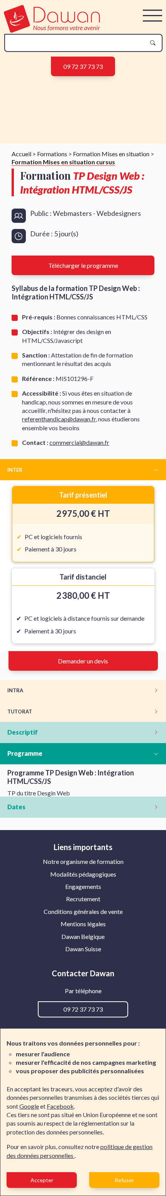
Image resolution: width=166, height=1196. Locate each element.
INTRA (15, 690)
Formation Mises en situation (111, 153)
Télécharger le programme (83, 265)
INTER (14, 470)
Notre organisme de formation (83, 861)
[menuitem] (83, 861)
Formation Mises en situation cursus (63, 161)
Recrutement (83, 898)
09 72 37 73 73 (83, 66)
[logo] (52, 30)
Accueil (21, 153)
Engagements (83, 886)
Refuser (124, 1180)
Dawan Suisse (83, 948)
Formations (52, 153)
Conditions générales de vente (83, 911)
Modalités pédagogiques (83, 874)
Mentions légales (83, 923)
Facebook (60, 1106)
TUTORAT (19, 711)
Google (29, 1106)
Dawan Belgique (83, 936)
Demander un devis (83, 661)
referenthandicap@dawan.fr (59, 419)
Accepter (41, 1180)
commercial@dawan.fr (79, 442)
